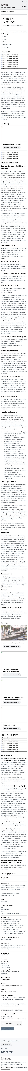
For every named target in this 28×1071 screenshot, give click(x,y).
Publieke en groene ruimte (11, 985)
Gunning (4, 39)
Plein (2, 985)
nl (24, 1)
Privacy (2, 1067)
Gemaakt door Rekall (5, 1069)
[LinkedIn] (2, 1051)
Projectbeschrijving (7, 44)
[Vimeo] (11, 1051)
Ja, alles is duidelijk (7, 1016)
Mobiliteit (3, 991)
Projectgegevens (6, 47)
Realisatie (4, 36)
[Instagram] (8, 1051)
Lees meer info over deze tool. (9, 1006)
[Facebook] (5, 1051)
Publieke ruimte (5, 979)
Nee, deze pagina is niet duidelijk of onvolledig (14, 1018)
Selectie (4, 42)
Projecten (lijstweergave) (8, 11)
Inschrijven (5, 1044)
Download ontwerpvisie (10, 147)
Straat (21, 985)
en (26, 1)
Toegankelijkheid (9, 1067)
